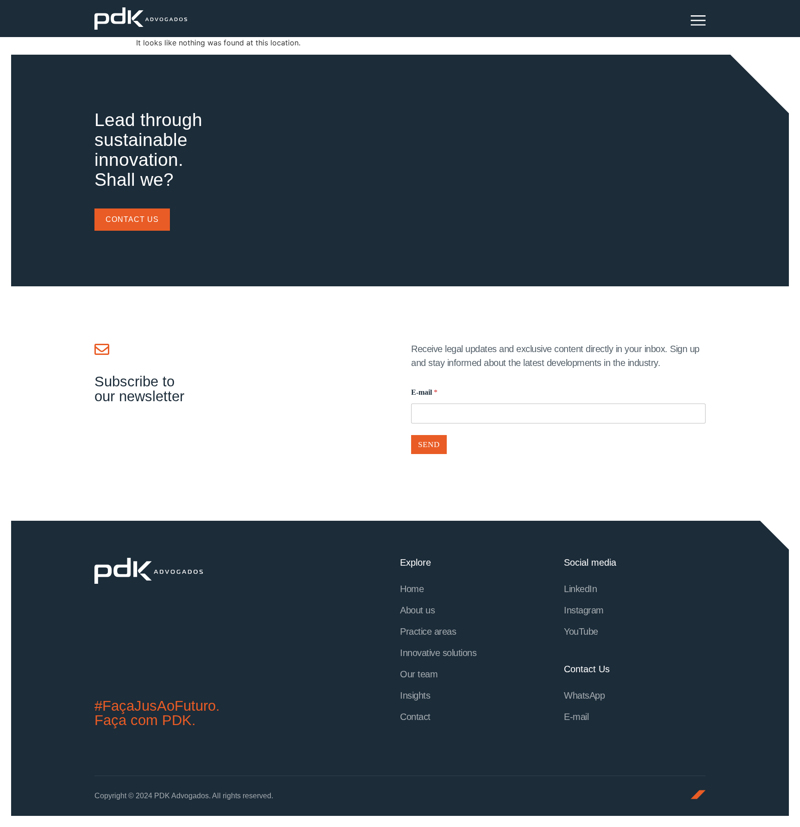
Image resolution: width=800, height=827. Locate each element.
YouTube (581, 631)
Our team (419, 674)
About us (417, 610)
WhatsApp (584, 695)
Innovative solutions (438, 653)
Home (412, 589)
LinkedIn (580, 589)
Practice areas (428, 631)
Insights (415, 695)
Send (429, 444)
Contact (415, 717)
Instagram (584, 610)
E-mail (424, 392)
